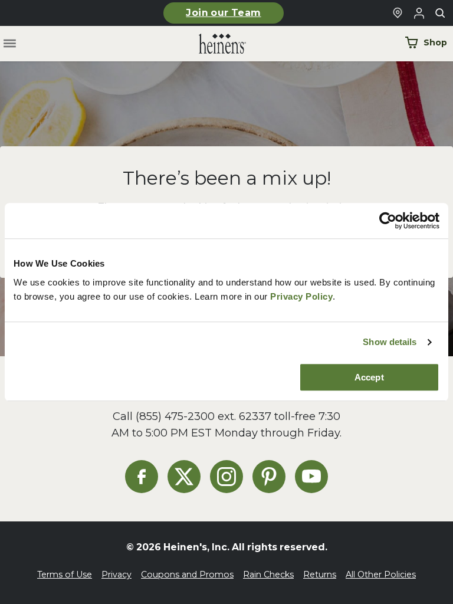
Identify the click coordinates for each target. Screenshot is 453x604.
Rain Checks (268, 574)
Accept (369, 377)
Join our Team (223, 12)
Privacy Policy (301, 296)
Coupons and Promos (187, 574)
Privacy (116, 574)
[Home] (213, 44)
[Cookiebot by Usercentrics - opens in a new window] (387, 220)
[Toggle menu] (9, 44)
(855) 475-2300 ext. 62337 (203, 416)
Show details (389, 342)
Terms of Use (64, 574)
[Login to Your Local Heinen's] (419, 13)
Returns (319, 574)
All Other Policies (381, 574)
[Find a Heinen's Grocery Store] (397, 13)
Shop (435, 42)
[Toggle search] (440, 13)
